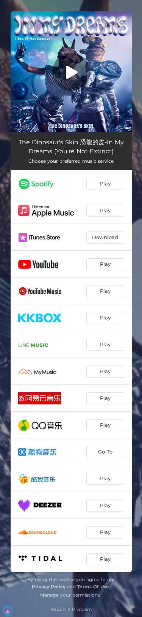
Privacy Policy (49, 586)
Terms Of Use (93, 586)
